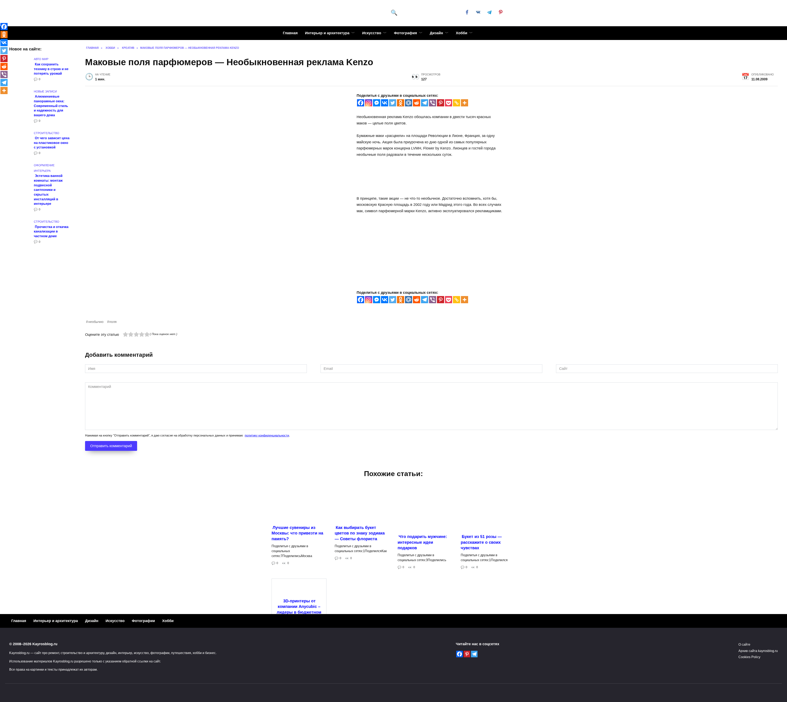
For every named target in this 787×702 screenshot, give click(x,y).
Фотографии (143, 678)
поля (113, 379)
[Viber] (432, 102)
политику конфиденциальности (267, 493)
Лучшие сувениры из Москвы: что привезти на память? (297, 590)
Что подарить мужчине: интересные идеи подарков (422, 599)
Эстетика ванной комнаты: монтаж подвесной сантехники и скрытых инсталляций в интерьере (48, 189)
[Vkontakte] (384, 102)
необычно (95, 379)
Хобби (461, 33)
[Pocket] (448, 102)
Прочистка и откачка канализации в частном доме (51, 231)
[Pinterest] (440, 102)
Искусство (371, 33)
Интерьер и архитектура (327, 33)
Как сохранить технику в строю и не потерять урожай (51, 68)
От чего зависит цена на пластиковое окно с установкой (51, 142)
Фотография (405, 33)
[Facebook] (360, 102)
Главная (290, 33)
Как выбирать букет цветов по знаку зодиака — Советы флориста (360, 590)
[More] (464, 102)
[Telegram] (424, 102)
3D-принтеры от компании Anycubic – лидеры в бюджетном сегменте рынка (299, 667)
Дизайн (436, 33)
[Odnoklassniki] (400, 102)
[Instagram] (368, 102)
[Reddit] (416, 102)
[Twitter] (392, 102)
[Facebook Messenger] (376, 102)
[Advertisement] (208, 347)
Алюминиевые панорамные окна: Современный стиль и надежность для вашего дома (51, 106)
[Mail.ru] (408, 102)
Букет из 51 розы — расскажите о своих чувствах (481, 599)
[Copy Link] (456, 102)
